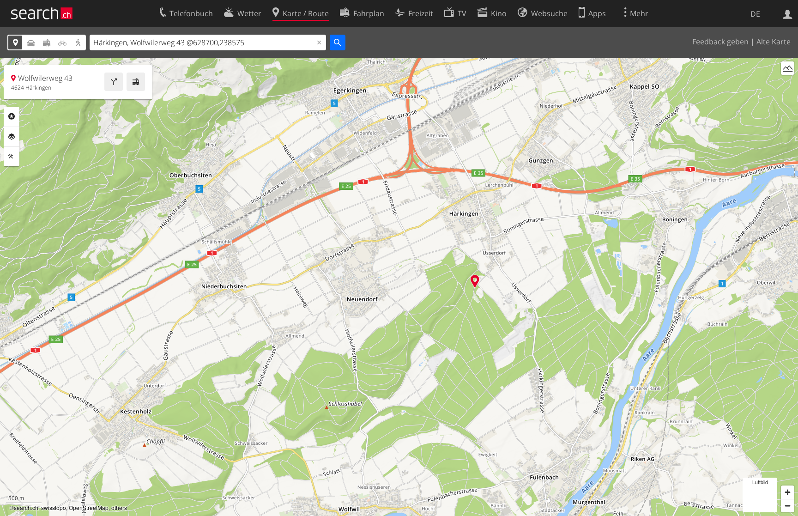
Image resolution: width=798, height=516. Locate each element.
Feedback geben (720, 41)
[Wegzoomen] (787, 505)
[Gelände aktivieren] (787, 68)
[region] (399, 287)
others (119, 507)
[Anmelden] (787, 13)
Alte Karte (773, 41)
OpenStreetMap (89, 507)
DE (755, 14)
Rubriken (11, 116)
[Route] (113, 82)
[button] (475, 281)
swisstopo (53, 507)
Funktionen (11, 156)
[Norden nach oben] (787, 85)
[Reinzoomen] (787, 492)
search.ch (26, 507)
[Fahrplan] (136, 82)
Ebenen (11, 136)
